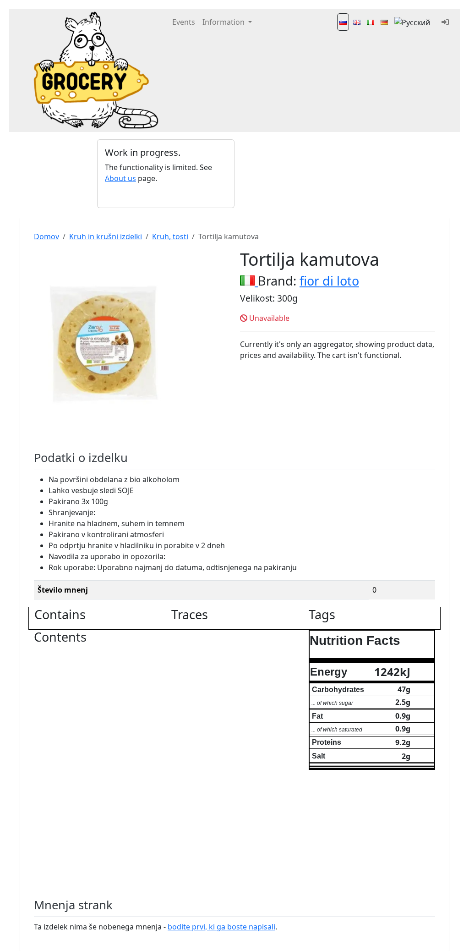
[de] (384, 22)
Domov (46, 236)
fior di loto (329, 280)
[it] (370, 22)
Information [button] (224, 22)
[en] (357, 22)
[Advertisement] (303, 173)
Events (183, 22)
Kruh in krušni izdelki (105, 236)
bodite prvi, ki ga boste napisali (221, 927)
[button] (107, 173)
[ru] (413, 22)
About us (120, 178)
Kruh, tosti (170, 236)
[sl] (343, 22)
